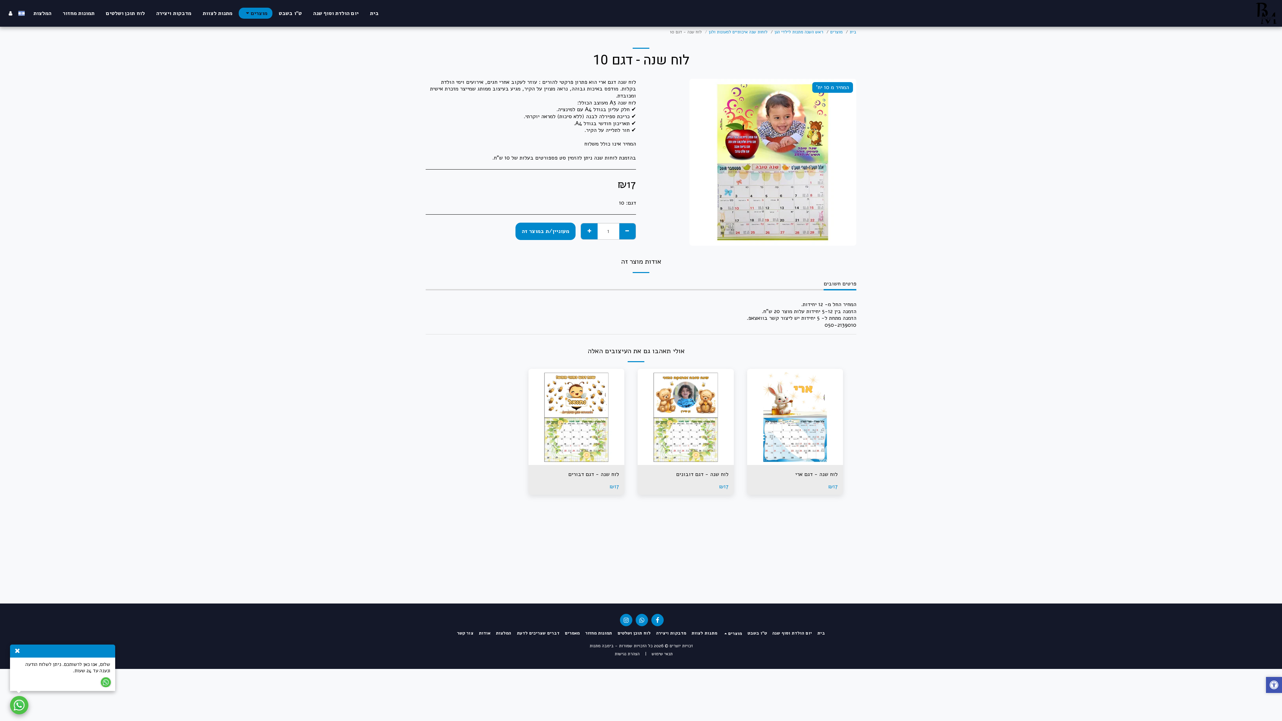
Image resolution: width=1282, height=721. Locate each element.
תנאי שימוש (662, 654)
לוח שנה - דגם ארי (816, 474)
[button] (1274, 686)
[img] (795, 417)
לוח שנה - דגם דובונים (702, 474)
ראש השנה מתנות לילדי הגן (799, 32)
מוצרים (836, 32)
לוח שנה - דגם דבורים (593, 474)
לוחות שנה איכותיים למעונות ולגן (738, 32)
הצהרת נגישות (627, 654)
